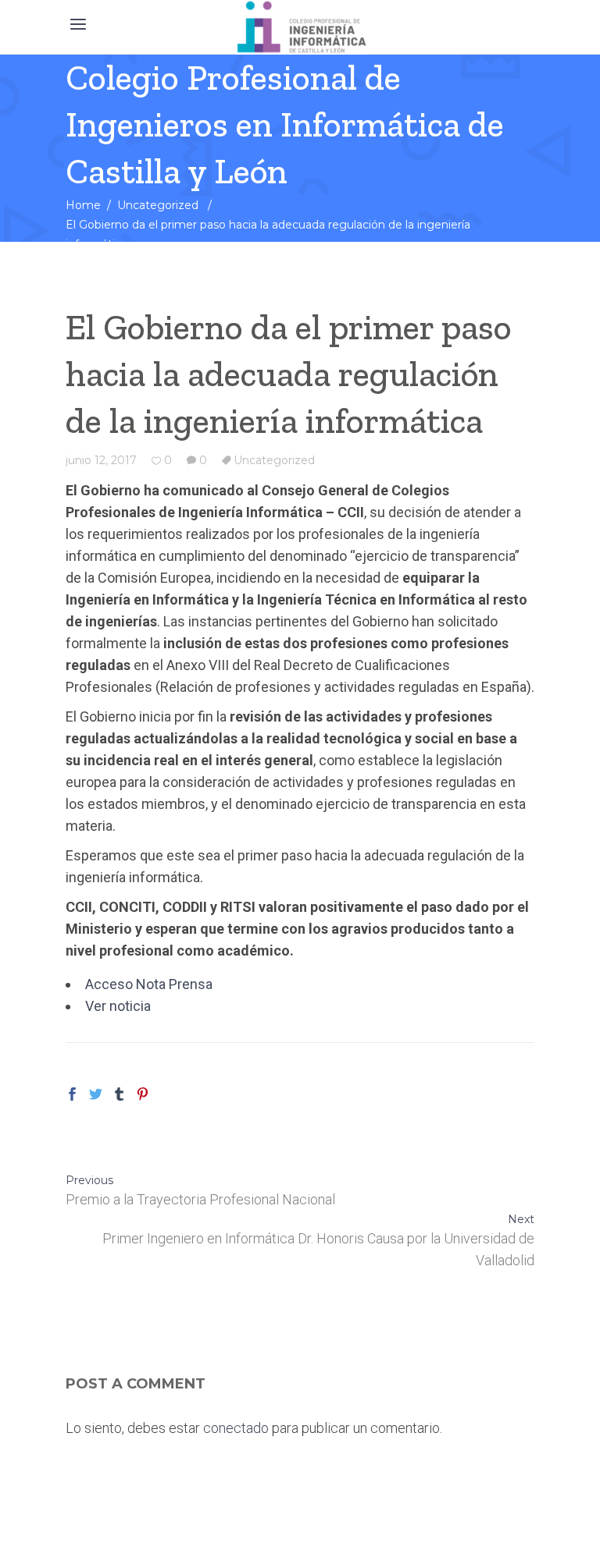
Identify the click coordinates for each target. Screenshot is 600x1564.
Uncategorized (157, 205)
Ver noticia (118, 1006)
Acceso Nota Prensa (148, 984)
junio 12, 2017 (101, 460)
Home (83, 205)
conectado (236, 1428)
